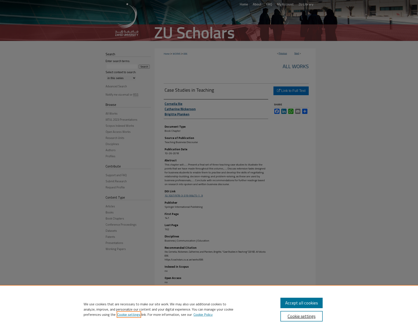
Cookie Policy (203, 314)
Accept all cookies (301, 302)
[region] (209, 309)
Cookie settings (128, 314)
